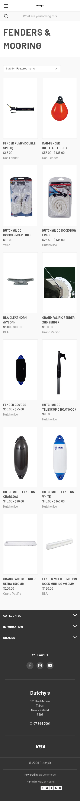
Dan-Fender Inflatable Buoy (54, 145)
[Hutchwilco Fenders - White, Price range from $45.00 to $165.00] (59, 456)
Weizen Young (46, 781)
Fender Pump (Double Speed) (19, 145)
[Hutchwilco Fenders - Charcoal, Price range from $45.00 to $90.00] (20, 456)
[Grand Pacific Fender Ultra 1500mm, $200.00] (20, 544)
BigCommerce (47, 774)
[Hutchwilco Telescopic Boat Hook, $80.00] (59, 369)
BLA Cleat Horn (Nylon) (15, 320)
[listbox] (37, 68)
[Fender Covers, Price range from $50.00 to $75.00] (20, 369)
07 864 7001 (42, 724)
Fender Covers (14, 405)
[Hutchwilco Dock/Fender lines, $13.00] (20, 195)
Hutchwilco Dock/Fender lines (17, 233)
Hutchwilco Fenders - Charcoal (20, 494)
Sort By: (10, 68)
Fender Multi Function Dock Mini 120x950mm (59, 581)
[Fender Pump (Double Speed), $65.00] (20, 108)
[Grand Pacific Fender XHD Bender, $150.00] (59, 282)
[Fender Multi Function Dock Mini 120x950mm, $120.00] (59, 544)
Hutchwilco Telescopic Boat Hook (59, 407)
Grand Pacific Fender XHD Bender (58, 320)
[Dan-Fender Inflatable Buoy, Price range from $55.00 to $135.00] (59, 108)
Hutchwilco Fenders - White (59, 494)
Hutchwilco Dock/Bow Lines (59, 233)
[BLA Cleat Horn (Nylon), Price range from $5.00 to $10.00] (20, 282)
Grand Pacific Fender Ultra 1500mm (19, 581)
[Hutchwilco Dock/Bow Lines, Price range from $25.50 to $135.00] (59, 195)
